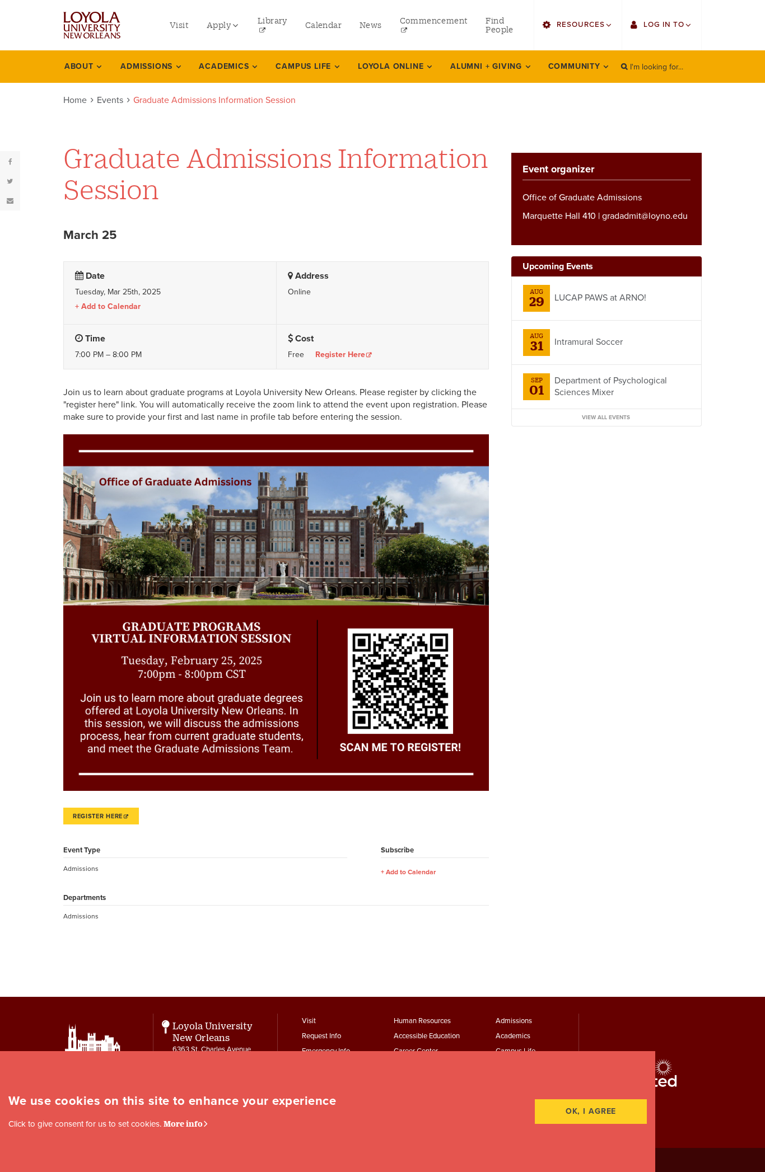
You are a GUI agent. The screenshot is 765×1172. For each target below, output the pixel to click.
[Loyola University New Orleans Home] (91, 25)
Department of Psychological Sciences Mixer (610, 386)
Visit (309, 1020)
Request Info (321, 1036)
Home (75, 100)
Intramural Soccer (588, 342)
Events (110, 100)
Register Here (340, 355)
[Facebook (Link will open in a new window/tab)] (10, 161)
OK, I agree (591, 1111)
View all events (606, 417)
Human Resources (422, 1020)
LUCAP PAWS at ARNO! (600, 297)
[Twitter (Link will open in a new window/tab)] (10, 181)
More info (183, 1123)
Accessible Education (427, 1036)
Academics (513, 1036)
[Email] (10, 200)
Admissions (514, 1020)
